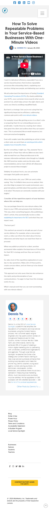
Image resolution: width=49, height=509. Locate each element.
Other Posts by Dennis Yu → (29, 386)
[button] (42, 13)
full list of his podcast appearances (24, 382)
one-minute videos (30, 115)
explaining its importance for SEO (16, 217)
